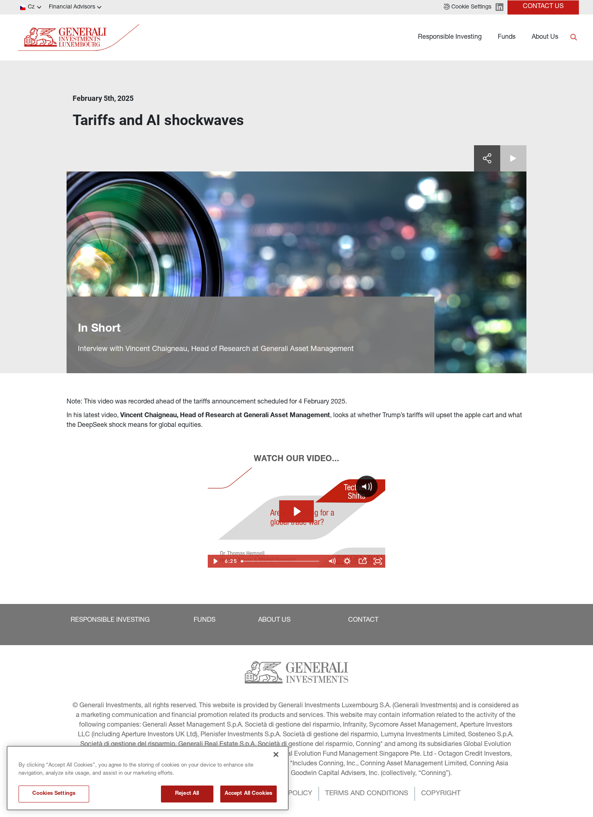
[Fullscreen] (378, 561)
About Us (545, 37)
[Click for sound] (367, 486)
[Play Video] (215, 561)
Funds (507, 37)
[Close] (276, 754)
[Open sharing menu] (362, 561)
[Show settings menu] (347, 561)
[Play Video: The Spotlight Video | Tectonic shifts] (296, 511)
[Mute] (332, 561)
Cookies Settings (53, 793)
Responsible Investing (450, 37)
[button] (467, 7)
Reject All (187, 793)
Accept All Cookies (248, 793)
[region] (147, 778)
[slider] (281, 561)
